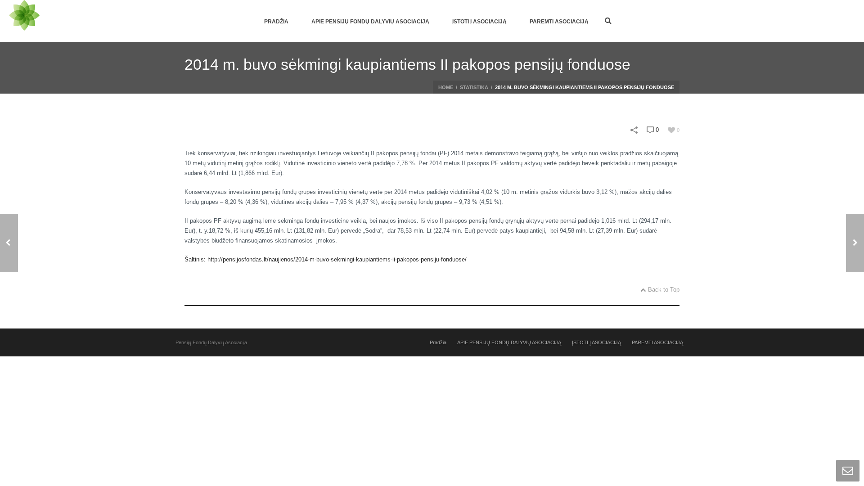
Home (445, 87)
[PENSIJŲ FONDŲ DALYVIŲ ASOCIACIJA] (24, 21)
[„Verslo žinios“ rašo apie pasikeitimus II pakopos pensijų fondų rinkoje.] (9, 243)
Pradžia (276, 21)
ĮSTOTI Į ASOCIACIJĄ (479, 21)
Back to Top (664, 289)
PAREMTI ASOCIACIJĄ (559, 21)
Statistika (474, 87)
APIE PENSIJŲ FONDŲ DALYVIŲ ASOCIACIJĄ (370, 21)
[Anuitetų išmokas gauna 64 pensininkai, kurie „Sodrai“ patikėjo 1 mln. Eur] (855, 243)
